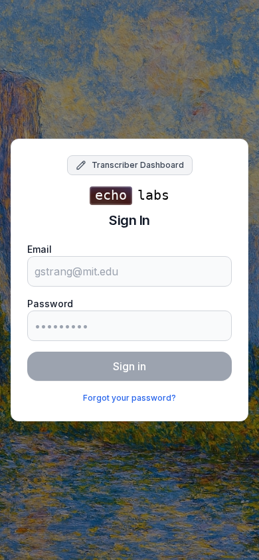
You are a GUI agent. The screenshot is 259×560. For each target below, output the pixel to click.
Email (39, 249)
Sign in (129, 366)
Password (50, 303)
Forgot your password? (129, 398)
